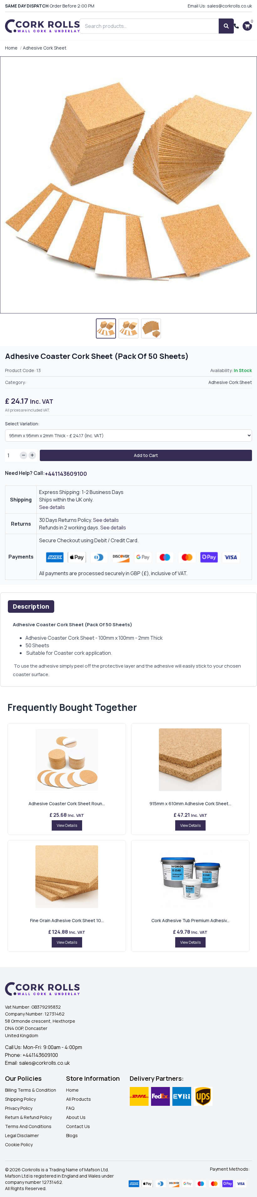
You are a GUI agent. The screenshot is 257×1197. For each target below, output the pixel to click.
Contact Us (78, 1126)
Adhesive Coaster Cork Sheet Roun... (67, 803)
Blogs (72, 1135)
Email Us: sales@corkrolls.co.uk (220, 6)
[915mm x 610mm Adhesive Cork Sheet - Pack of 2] (190, 759)
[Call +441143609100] (236, 26)
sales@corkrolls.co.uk (44, 1062)
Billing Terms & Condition (30, 1090)
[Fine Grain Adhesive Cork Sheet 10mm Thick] (66, 876)
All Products (78, 1099)
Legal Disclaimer (22, 1135)
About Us (76, 1117)
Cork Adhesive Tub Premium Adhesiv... (190, 920)
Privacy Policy (18, 1108)
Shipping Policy (20, 1099)
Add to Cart (146, 455)
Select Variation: (22, 424)
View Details (67, 825)
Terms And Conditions (28, 1126)
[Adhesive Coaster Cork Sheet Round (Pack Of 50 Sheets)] (66, 759)
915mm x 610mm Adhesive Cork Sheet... (190, 803)
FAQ (70, 1108)
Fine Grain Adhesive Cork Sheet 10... (67, 920)
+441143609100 (66, 473)
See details (52, 507)
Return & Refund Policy (28, 1117)
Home (11, 48)
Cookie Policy (19, 1144)
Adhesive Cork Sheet (44, 48)
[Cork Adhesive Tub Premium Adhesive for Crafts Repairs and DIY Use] (190, 876)
